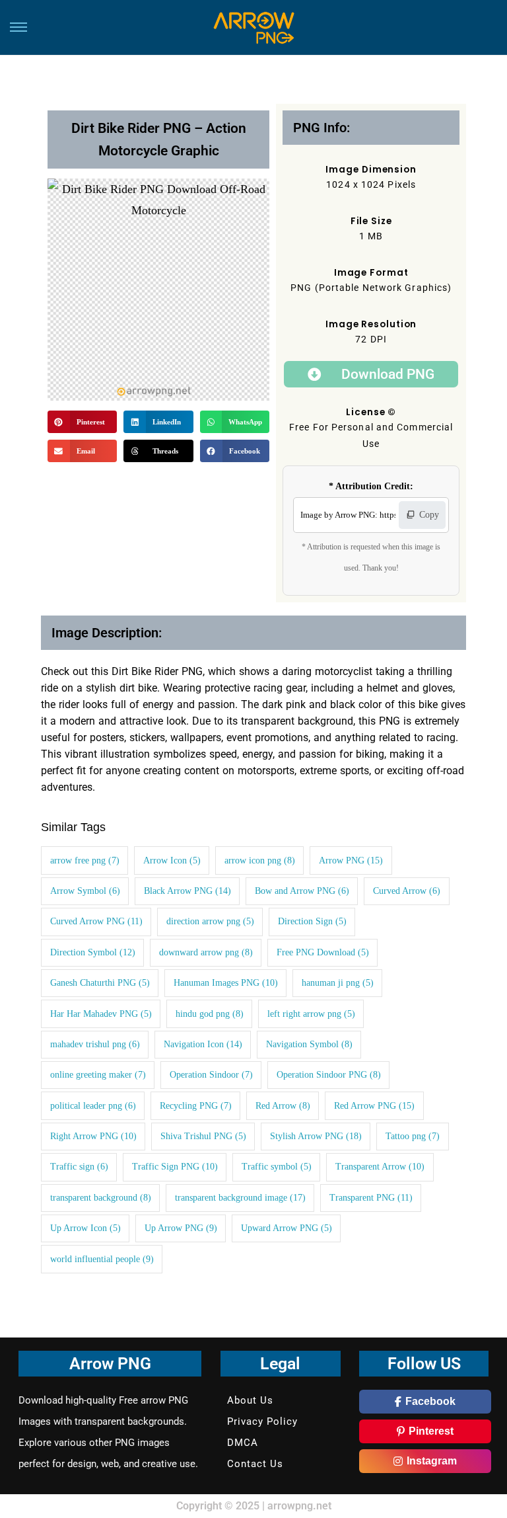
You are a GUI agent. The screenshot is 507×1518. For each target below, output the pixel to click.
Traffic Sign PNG (175, 1167)
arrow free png (84, 860)
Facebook (430, 1401)
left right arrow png (311, 1014)
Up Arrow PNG (181, 1228)
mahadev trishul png (95, 1044)
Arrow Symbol (85, 891)
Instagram (432, 1460)
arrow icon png (259, 860)
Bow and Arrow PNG (302, 891)
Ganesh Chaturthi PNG (100, 983)
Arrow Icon (172, 860)
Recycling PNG (196, 1106)
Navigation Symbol (309, 1044)
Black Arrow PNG (187, 891)
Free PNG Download (323, 952)
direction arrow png (210, 921)
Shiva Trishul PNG (203, 1136)
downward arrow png (206, 952)
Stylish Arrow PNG (316, 1136)
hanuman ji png (338, 983)
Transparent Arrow (379, 1167)
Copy (429, 515)
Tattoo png (413, 1136)
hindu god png (210, 1014)
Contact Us (255, 1464)
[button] (82, 422)
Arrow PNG (351, 860)
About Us (250, 1400)
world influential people (102, 1259)
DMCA (242, 1443)
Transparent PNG (371, 1198)
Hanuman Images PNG (226, 983)
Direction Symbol (92, 952)
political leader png (93, 1106)
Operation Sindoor (211, 1075)
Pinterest (431, 1431)
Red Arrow (282, 1106)
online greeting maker (98, 1075)
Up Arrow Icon (85, 1228)
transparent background (100, 1198)
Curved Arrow (406, 891)
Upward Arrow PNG (286, 1228)
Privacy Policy (262, 1421)
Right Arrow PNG (93, 1136)
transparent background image (240, 1198)
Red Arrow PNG (374, 1106)
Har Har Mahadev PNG (101, 1014)
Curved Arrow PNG (96, 921)
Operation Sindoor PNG (329, 1075)
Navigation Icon (203, 1044)
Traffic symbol (277, 1167)
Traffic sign (79, 1167)
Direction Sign (312, 921)
